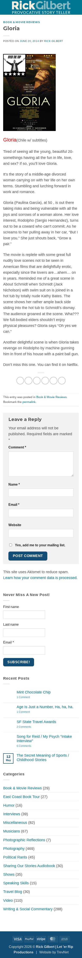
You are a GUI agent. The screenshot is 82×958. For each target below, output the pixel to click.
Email (13, 504)
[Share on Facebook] (28, 380)
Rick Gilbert (53, 41)
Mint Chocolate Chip (34, 692)
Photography (14, 849)
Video (8, 900)
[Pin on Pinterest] (53, 380)
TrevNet (63, 952)
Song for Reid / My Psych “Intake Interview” (44, 738)
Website (14, 525)
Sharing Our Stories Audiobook (29, 866)
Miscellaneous (15, 822)
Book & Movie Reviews (21, 22)
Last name (11, 624)
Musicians (11, 831)
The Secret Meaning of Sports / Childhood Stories (43, 757)
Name (14, 484)
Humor (9, 805)
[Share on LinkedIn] (62, 380)
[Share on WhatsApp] (20, 380)
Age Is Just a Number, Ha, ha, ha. (45, 707)
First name (11, 607)
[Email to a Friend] (45, 380)
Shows (9, 874)
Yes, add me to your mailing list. (39, 545)
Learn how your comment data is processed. (40, 578)
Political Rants (15, 857)
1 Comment (29, 697)
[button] (6, 7)
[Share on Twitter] (37, 380)
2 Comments (28, 727)
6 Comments (29, 746)
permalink (29, 402)
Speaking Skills (16, 883)
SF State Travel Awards (36, 722)
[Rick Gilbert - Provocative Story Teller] (41, 7)
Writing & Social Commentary (28, 909)
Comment (17, 447)
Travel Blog (12, 892)
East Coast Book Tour (21, 797)
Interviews (11, 814)
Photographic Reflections (24, 840)
